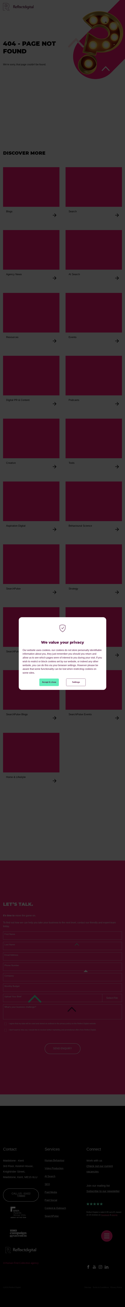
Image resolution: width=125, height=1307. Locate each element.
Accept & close (49, 682)
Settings (76, 682)
